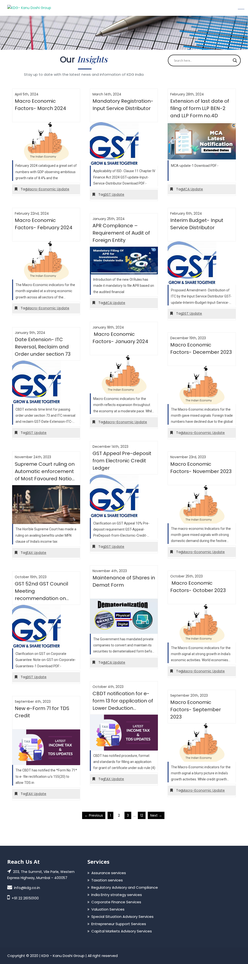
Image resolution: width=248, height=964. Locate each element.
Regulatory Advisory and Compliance (124, 887)
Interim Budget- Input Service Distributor (196, 224)
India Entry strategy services (116, 894)
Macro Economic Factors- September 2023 (195, 709)
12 (141, 815)
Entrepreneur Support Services (118, 923)
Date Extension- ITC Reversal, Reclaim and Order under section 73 (42, 346)
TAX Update (36, 552)
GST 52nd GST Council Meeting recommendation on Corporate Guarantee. (42, 591)
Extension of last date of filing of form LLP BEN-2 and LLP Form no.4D (199, 108)
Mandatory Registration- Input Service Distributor (123, 105)
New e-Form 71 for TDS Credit (42, 712)
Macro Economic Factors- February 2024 (43, 224)
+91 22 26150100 (25, 898)
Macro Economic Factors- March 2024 (40, 105)
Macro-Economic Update (47, 189)
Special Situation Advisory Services (122, 916)
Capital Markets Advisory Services (121, 931)
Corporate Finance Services (116, 902)
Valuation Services (107, 909)
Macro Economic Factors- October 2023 (198, 587)
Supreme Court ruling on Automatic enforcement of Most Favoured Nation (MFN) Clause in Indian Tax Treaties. (45, 471)
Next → (156, 815)
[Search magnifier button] (235, 60)
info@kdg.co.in (27, 887)
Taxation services (107, 880)
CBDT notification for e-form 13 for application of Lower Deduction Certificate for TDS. (123, 701)
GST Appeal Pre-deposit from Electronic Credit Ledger (122, 460)
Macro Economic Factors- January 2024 (120, 338)
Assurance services (108, 872)
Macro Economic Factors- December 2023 (201, 348)
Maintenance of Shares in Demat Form (124, 581)
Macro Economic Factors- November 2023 (201, 468)
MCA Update (192, 189)
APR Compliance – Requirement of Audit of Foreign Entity (121, 233)
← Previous (94, 815)
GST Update (114, 194)
